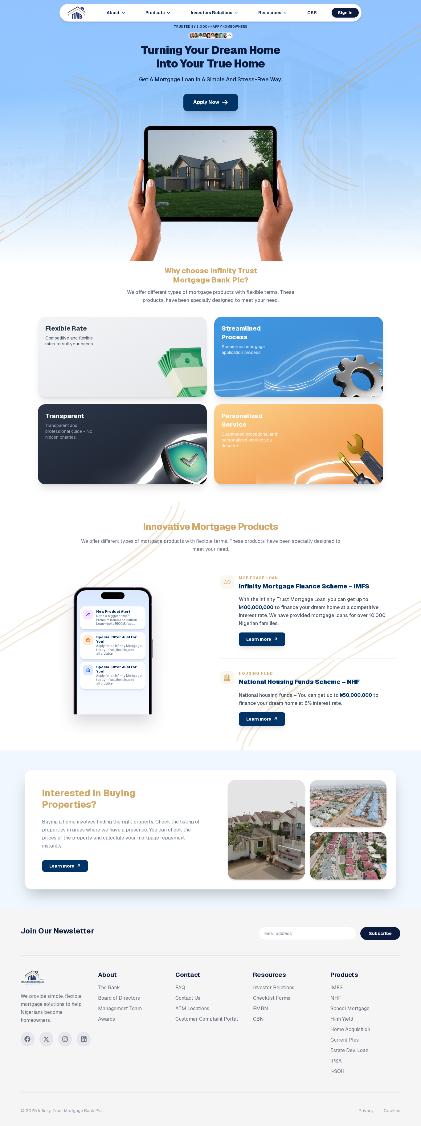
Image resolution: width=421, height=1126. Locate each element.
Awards (106, 1019)
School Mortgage (350, 1008)
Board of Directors (119, 998)
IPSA (336, 1061)
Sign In (345, 12)
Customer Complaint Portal (206, 1019)
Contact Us (187, 998)
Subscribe (380, 933)
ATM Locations (192, 1008)
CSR (312, 12)
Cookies (392, 1110)
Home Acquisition (350, 1029)
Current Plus (344, 1040)
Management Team (120, 1008)
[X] (46, 1039)
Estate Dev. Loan (349, 1050)
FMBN (260, 1008)
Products (155, 12)
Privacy (366, 1110)
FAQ (180, 987)
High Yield (341, 1019)
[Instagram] (65, 1039)
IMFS (336, 987)
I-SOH (337, 1071)
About (113, 12)
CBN (258, 1019)
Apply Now (206, 102)
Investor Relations (273, 987)
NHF (335, 998)
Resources (269, 12)
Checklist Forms (271, 998)
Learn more (262, 639)
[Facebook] (28, 1039)
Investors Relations (211, 12)
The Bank (109, 987)
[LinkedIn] (84, 1039)
